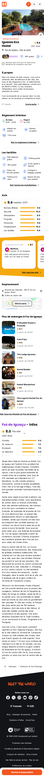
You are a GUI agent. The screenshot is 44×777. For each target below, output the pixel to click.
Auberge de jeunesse (11, 39)
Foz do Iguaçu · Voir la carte (18, 50)
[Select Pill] (28, 4)
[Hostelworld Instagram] (19, 697)
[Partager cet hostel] (40, 34)
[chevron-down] (24, 433)
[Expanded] (5, 666)
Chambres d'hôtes (16, 720)
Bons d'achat (32, 754)
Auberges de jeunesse (21, 714)
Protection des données (22, 743)
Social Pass (30, 720)
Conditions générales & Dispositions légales (22, 749)
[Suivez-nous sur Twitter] (13, 697)
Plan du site (33, 760)
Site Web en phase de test (16, 760)
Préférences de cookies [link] (22, 766)
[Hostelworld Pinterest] (30, 697)
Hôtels (34, 714)
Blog (8, 714)
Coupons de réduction (16, 754)
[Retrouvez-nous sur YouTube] (25, 697)
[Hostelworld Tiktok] (36, 697)
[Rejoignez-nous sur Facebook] (8, 697)
